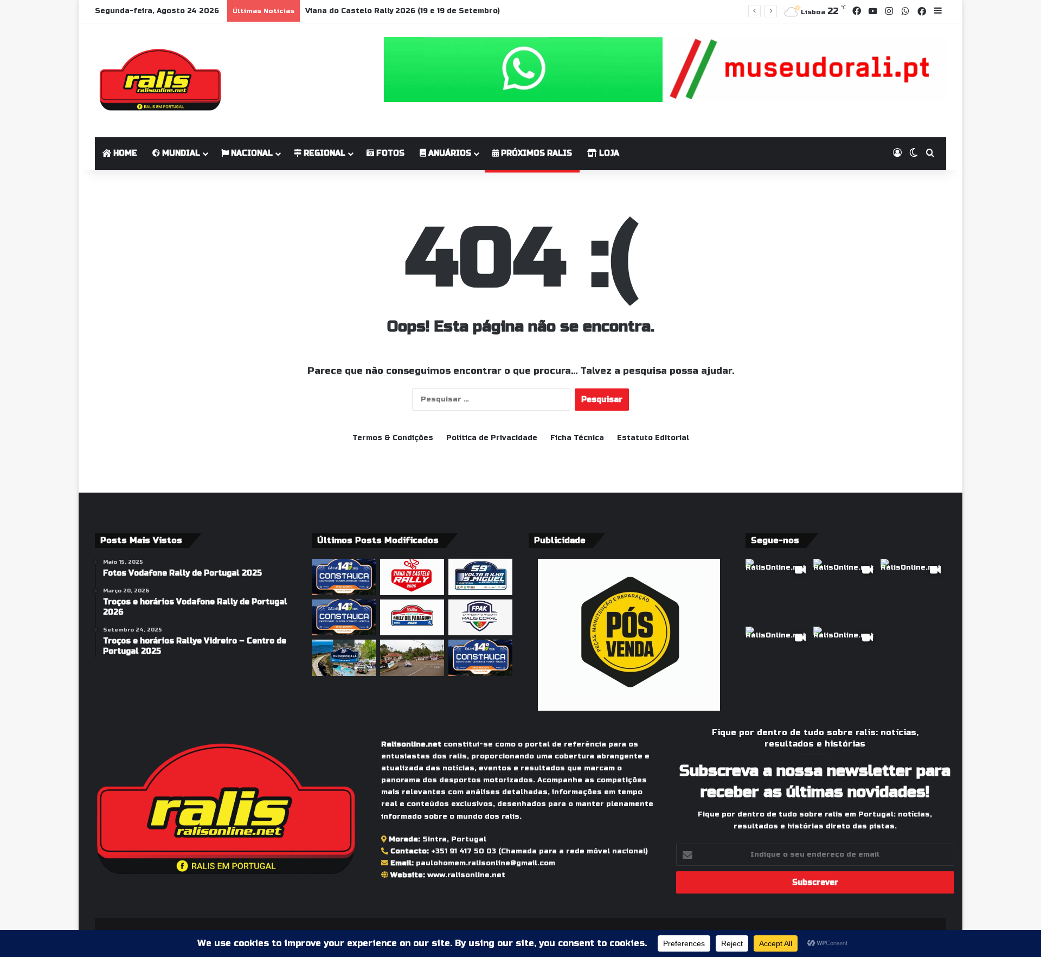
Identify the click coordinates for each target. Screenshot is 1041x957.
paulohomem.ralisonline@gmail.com (485, 863)
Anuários (448, 153)
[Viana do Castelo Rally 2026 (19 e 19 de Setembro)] (412, 577)
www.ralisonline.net (466, 875)
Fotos (389, 153)
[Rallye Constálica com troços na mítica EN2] (480, 658)
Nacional (251, 153)
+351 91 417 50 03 (463, 851)
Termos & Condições (392, 437)
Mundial (180, 153)
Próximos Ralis (535, 153)
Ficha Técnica (577, 437)
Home (124, 153)
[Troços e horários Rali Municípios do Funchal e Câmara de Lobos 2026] (480, 617)
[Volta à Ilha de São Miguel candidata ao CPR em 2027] (480, 577)
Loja (608, 153)
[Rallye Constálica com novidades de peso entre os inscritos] (344, 617)
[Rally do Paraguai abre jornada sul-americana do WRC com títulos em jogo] (412, 617)
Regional (323, 153)
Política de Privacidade (491, 437)
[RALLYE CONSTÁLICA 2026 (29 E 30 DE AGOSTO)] (344, 577)
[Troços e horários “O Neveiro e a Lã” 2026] (344, 658)
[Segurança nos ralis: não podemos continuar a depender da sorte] (412, 658)
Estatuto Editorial (653, 437)
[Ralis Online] (160, 80)
